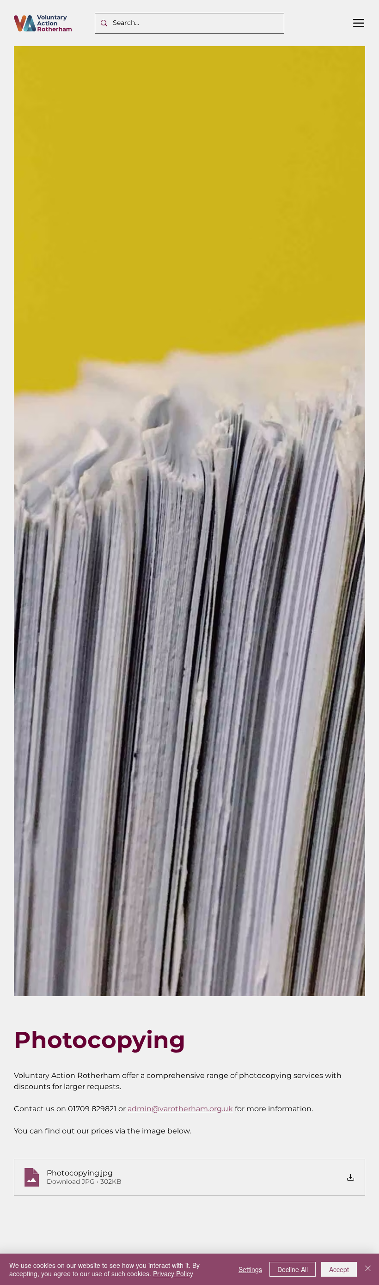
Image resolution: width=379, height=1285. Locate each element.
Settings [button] (250, 1269)
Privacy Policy (173, 1273)
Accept (339, 1269)
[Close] (367, 1269)
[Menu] (359, 23)
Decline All (292, 1269)
